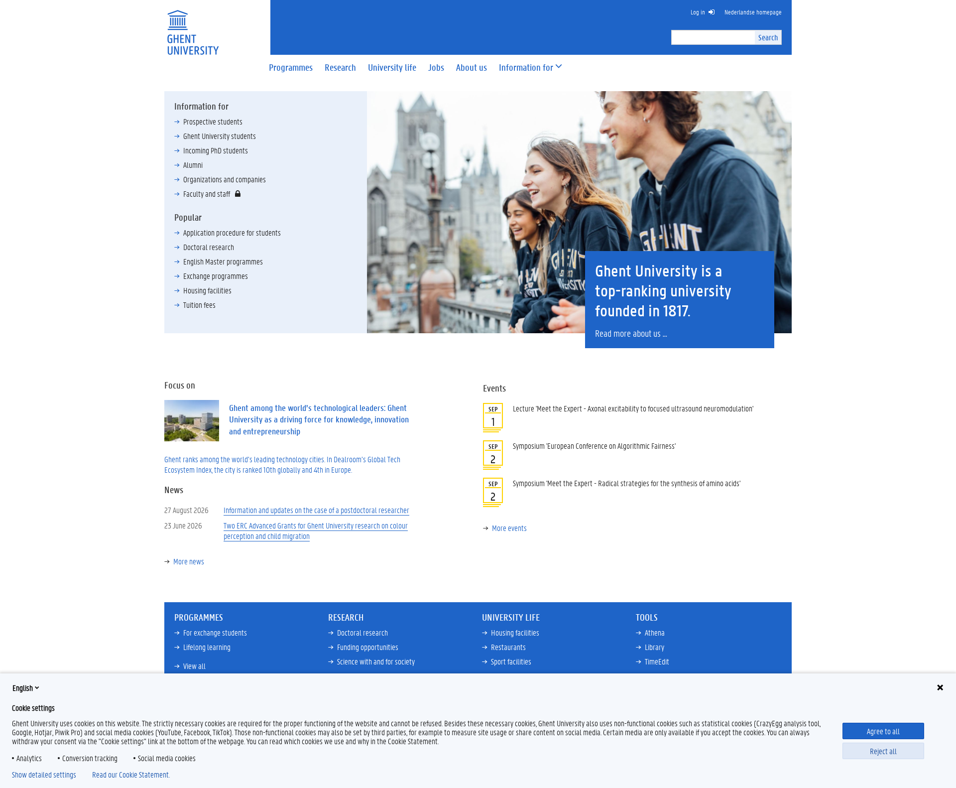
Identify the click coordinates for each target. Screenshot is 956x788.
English (22, 687)
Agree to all (883, 731)
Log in (698, 11)
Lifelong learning (207, 647)
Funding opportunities (367, 647)
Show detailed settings (44, 775)
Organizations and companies (224, 179)
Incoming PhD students (215, 150)
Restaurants (508, 647)
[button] (526, 67)
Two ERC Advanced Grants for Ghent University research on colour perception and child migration (316, 530)
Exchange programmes (215, 275)
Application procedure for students (232, 232)
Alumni (193, 164)
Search (768, 37)
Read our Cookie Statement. (131, 775)
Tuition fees (199, 304)
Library (654, 647)
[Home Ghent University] (192, 26)
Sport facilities (511, 661)
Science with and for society (376, 661)
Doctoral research (208, 247)
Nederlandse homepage (753, 11)
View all (194, 665)
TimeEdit (657, 661)
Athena (655, 632)
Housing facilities (207, 290)
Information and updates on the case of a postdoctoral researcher (316, 510)
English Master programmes (223, 261)
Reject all (883, 751)
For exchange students (215, 632)
